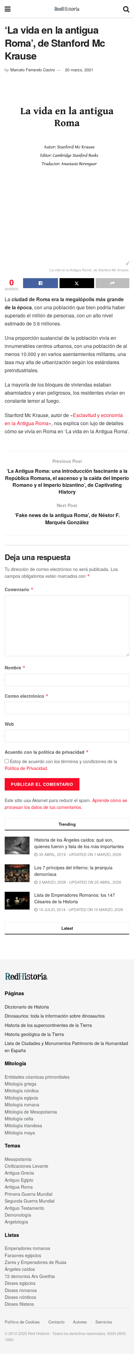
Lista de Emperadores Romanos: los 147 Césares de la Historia (74, 898)
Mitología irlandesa (23, 1125)
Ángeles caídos (20, 1269)
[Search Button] (126, 8)
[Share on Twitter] (77, 283)
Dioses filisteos (19, 1304)
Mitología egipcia (21, 1098)
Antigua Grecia (19, 1173)
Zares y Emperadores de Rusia (35, 1262)
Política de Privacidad (26, 768)
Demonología (18, 1215)
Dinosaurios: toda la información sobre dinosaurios (55, 1016)
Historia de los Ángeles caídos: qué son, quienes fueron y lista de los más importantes (79, 843)
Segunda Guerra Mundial (30, 1201)
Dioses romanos (21, 1290)
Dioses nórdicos (20, 1297)
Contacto (56, 1322)
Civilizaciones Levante (26, 1166)
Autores (80, 1322)
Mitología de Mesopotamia (31, 1112)
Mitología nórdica (22, 1090)
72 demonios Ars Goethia (30, 1276)
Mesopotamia (18, 1159)
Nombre (15, 667)
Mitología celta (19, 1118)
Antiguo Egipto (19, 1180)
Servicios (103, 1322)
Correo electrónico (27, 696)
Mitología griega (20, 1084)
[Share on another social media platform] (112, 283)
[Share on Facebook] (40, 283)
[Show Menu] (8, 8)
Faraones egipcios (23, 1255)
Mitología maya (20, 1132)
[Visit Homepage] (67, 8)
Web (9, 724)
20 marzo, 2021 (79, 70)
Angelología (16, 1222)
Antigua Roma (19, 1187)
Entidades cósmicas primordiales (37, 1077)
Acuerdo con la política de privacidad (47, 752)
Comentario (19, 589)
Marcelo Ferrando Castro (32, 70)
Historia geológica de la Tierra (34, 1034)
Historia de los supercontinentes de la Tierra (48, 1025)
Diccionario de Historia (27, 1007)
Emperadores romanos (27, 1248)
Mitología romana (22, 1104)
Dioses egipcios (20, 1283)
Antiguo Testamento (24, 1208)
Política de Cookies (22, 1322)
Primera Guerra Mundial (28, 1194)
